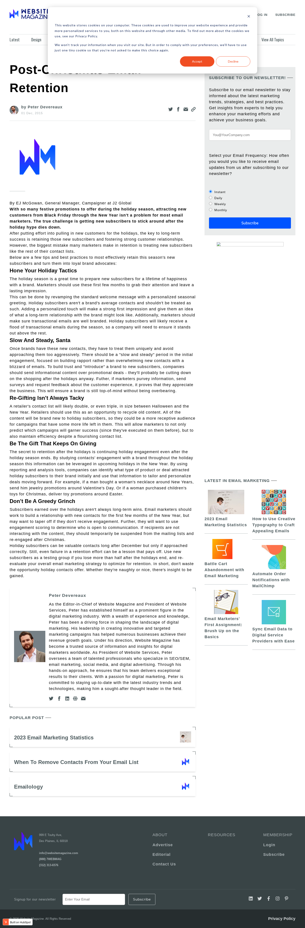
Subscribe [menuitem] (274, 854)
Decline (233, 61)
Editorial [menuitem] (161, 854)
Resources (221, 835)
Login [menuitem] (269, 845)
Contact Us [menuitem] (164, 864)
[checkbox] (250, 201)
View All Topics (272, 39)
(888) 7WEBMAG (50, 859)
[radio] (250, 192)
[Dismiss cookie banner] (248, 17)
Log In (261, 15)
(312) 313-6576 (48, 865)
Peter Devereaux (67, 595)
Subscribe (285, 15)
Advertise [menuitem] (162, 845)
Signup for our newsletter (35, 899)
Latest (15, 39)
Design (36, 39)
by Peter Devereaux (42, 107)
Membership (277, 835)
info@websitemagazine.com (58, 853)
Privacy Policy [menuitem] (281, 918)
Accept (197, 61)
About (159, 835)
